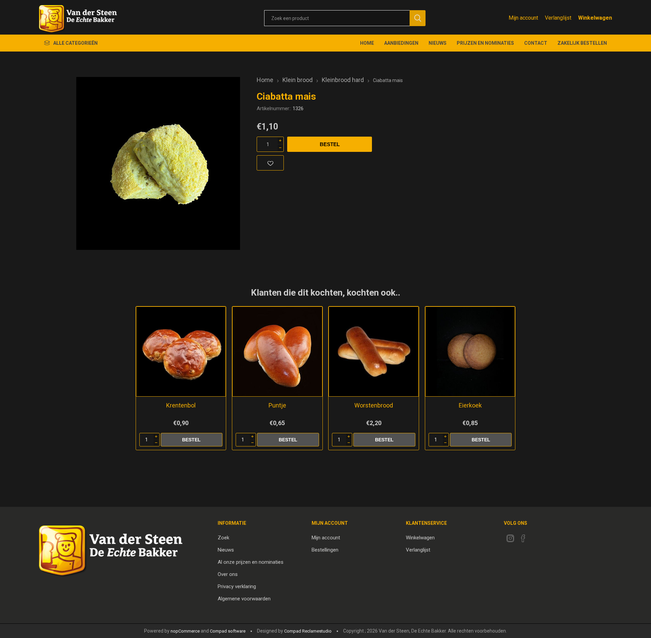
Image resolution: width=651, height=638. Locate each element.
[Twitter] (510, 538)
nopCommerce (185, 631)
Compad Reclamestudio (308, 631)
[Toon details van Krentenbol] (180, 351)
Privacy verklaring (237, 586)
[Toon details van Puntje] (277, 351)
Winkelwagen (420, 538)
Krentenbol (181, 405)
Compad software (227, 631)
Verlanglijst (418, 550)
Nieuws (226, 550)
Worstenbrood (373, 405)
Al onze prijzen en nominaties (250, 562)
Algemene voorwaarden (244, 599)
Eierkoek (470, 405)
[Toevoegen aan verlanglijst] (270, 163)
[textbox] (337, 18)
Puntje (277, 405)
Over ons (228, 574)
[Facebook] (523, 538)
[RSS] (536, 536)
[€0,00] (595, 18)
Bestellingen (325, 550)
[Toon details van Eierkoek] (470, 351)
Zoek (223, 538)
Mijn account (523, 18)
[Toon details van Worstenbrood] (373, 351)
